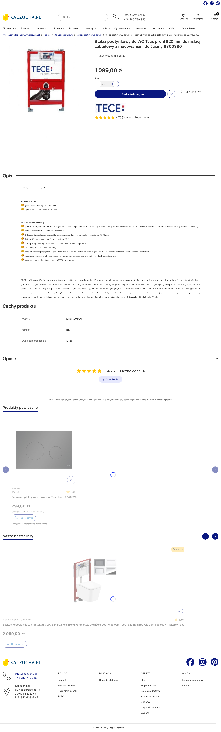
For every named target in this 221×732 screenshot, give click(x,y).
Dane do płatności (108, 680)
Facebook (187, 685)
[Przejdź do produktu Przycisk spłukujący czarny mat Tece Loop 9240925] (44, 450)
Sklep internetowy (108, 728)
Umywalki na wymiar (151, 707)
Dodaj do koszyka (133, 94)
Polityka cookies (66, 685)
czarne (15, 492)
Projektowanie (148, 685)
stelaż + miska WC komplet (17, 619)
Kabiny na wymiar (150, 696)
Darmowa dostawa (150, 691)
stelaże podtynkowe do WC (89, 35)
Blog (143, 680)
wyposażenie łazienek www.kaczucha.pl (21, 35)
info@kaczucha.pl (134, 14)
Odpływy (145, 702)
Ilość (97, 78)
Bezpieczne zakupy (192, 680)
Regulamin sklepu (67, 691)
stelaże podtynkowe (63, 35)
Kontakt (62, 680)
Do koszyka (26, 517)
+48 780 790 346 (134, 19)
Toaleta (47, 35)
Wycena (145, 712)
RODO (61, 696)
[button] (104, 17)
